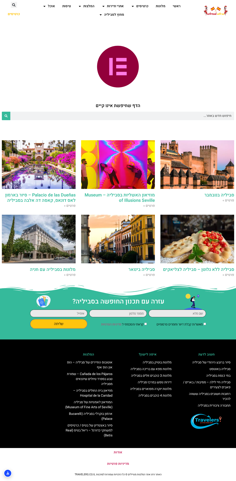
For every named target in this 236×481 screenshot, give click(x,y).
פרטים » (228, 200)
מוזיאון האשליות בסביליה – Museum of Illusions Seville (120, 198)
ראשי (177, 6)
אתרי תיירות (115, 6)
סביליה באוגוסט (219, 369)
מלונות (160, 6)
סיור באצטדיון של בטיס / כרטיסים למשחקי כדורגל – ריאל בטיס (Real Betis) (89, 430)
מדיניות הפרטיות (111, 324)
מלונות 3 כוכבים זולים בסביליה (151, 375)
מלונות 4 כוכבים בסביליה (154, 395)
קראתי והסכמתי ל (122, 324)
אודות (118, 452)
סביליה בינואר (142, 269)
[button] (14, 5)
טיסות (66, 6)
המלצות (88, 6)
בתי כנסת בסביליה (218, 375)
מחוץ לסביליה (114, 14)
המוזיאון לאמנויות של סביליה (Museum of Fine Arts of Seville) (88, 405)
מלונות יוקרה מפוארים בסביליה (150, 388)
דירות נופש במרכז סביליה (154, 382)
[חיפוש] (6, 116)
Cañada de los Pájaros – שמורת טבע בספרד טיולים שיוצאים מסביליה (89, 379)
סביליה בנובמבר (219, 195)
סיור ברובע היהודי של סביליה (211, 362)
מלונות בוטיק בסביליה (157, 362)
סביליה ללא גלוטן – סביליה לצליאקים (198, 269)
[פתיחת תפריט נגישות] (8, 473)
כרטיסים (142, 6)
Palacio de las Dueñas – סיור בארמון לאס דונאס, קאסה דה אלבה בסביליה (40, 198)
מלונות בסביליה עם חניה (53, 269)
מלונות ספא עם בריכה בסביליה (151, 369)
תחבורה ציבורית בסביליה (214, 405)
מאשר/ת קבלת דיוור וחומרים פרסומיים (180, 324)
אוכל (51, 6)
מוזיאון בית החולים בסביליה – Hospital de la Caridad (92, 393)
